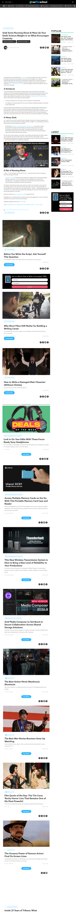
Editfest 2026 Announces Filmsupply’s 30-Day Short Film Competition (67, 83)
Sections (8, 2)
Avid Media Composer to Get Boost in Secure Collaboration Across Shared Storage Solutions (24, 624)
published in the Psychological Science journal (23, 126)
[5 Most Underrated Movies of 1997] (55, 161)
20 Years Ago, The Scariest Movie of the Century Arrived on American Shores (67, 173)
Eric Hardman (65, 75)
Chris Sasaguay (65, 154)
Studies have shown (10, 177)
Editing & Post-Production (57, 5)
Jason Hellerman (9, 390)
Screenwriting (20, 5)
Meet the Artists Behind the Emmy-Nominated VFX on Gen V (67, 184)
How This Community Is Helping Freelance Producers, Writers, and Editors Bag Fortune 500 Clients (67, 51)
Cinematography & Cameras (33, 5)
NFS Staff (7, 449)
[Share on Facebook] (41, 48)
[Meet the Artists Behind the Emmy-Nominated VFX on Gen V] (55, 184)
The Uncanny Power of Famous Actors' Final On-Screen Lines (24, 855)
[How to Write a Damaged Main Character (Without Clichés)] (26, 361)
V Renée (11, 47)
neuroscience (24, 209)
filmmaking (15, 209)
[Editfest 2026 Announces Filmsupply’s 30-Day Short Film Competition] (55, 82)
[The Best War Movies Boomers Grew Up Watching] (26, 718)
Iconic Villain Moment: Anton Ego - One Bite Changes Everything (67, 139)
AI (5, 5)
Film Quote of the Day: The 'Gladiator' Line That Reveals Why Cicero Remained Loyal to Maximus (66, 62)
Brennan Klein (65, 176)
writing (7, 209)
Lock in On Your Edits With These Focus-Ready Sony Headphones (24, 440)
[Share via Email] (46, 48)
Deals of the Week (14, 445)
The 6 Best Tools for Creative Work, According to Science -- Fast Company (24, 204)
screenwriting (11, 209)
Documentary (45, 5)
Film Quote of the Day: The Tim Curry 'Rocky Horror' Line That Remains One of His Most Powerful (25, 798)
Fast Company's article (19, 194)
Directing (12, 5)
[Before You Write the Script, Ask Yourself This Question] (26, 233)
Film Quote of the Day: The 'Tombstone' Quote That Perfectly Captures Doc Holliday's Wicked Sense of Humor (67, 40)
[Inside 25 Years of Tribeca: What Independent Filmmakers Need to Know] (26, 893)
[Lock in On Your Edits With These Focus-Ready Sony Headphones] (26, 419)
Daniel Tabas (22, 201)
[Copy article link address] (48, 48)
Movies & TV (69, 5)
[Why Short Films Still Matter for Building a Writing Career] (26, 305)
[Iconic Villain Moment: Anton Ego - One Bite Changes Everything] (55, 139)
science (27, 209)
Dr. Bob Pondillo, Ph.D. (10, 336)
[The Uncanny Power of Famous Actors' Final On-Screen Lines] (26, 833)
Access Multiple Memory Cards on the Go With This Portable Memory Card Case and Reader (26, 501)
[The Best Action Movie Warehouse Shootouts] (26, 661)
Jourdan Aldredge (9, 513)
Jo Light (7, 262)
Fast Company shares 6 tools (16, 83)
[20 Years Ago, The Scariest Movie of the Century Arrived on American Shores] (55, 172)
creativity (23, 77)
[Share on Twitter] (43, 48)
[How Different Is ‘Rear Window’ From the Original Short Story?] (55, 150)
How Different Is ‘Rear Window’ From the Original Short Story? (66, 151)
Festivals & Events (11, 910)
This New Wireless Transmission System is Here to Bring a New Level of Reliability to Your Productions (26, 563)
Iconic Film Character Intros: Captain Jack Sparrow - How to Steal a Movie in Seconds (67, 72)
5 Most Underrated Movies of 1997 (66, 160)
